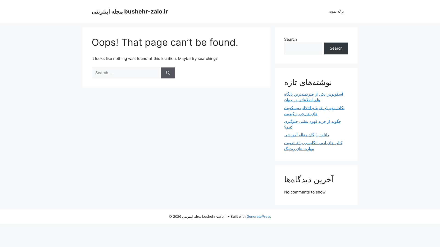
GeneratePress (259, 216)
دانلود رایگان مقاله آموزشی (306, 135)
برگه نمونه (336, 11)
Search (290, 39)
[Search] (168, 72)
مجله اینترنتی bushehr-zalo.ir (130, 11)
